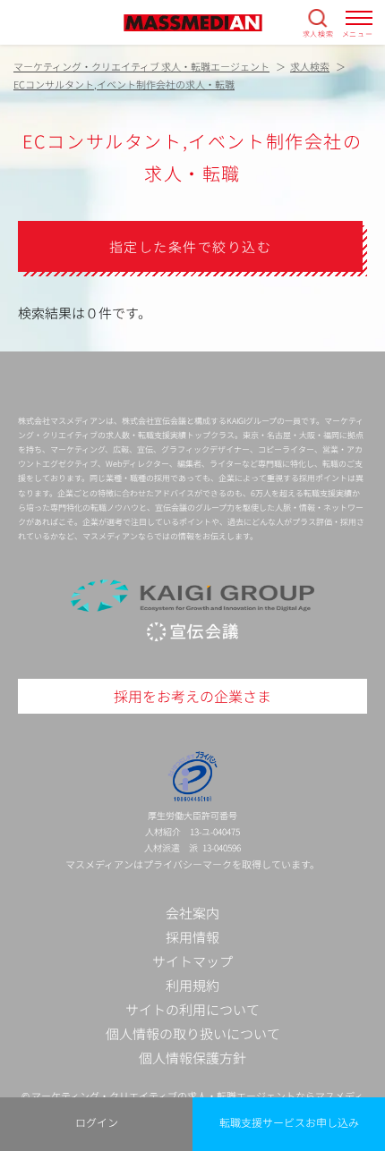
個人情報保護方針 (192, 1057)
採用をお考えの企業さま (192, 696)
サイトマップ (192, 961)
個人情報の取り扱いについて (193, 1033)
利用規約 (192, 985)
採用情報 (192, 936)
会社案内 (192, 912)
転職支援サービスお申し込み (289, 1122)
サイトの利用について (192, 1009)
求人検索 (318, 33)
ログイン (96, 1122)
